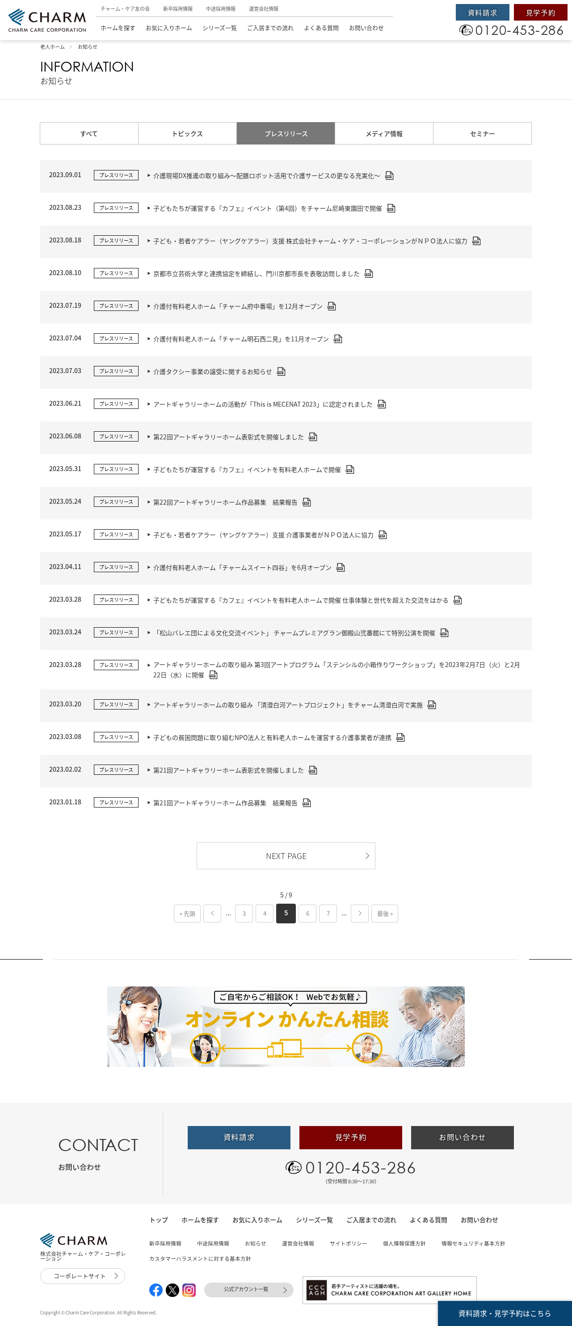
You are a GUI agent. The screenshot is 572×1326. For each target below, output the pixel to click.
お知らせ (255, 1243)
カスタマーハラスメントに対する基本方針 (200, 1258)
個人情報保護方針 (404, 1243)
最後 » (385, 913)
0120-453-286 (361, 1167)
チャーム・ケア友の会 (125, 9)
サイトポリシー (348, 1243)
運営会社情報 (263, 9)
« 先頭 (187, 913)
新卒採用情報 (178, 9)
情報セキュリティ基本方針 (473, 1243)
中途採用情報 (221, 9)
